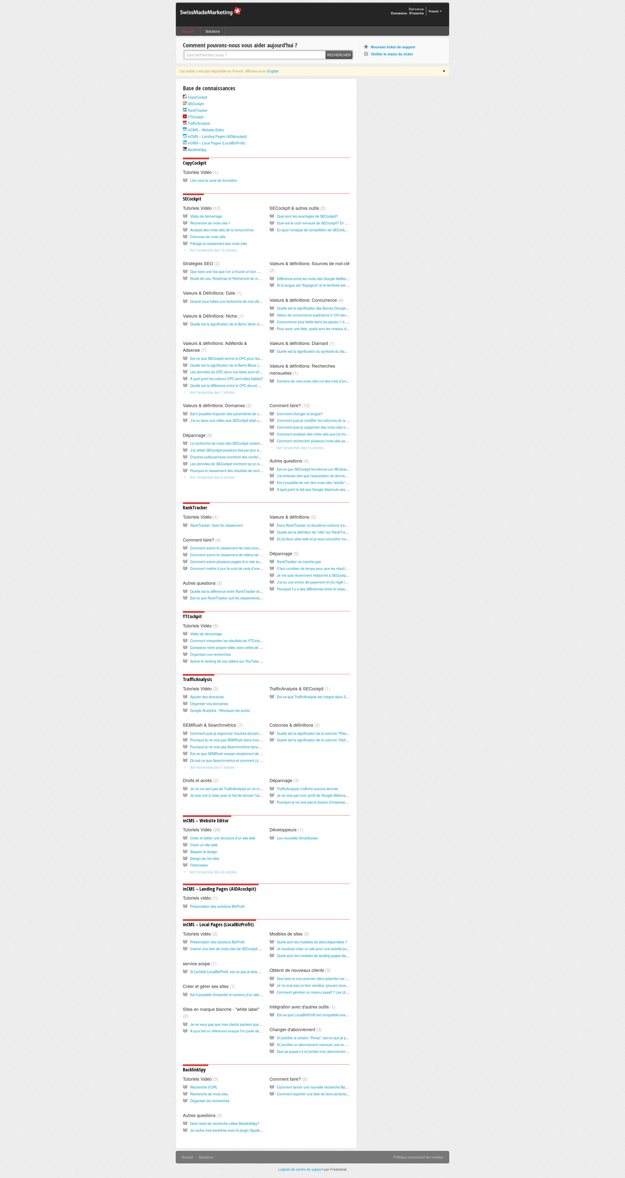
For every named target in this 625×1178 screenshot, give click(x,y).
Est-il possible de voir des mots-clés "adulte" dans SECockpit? (324, 482)
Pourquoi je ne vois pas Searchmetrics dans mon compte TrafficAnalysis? (246, 746)
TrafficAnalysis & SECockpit (299, 688)
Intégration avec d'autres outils (302, 1006)
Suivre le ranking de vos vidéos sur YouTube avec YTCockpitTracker (242, 661)
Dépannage (197, 435)
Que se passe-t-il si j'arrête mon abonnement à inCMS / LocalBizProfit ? (332, 1051)
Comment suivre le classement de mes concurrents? (230, 547)
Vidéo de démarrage (206, 216)
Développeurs (286, 829)
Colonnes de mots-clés (208, 236)
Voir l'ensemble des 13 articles (299, 447)
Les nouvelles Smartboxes (297, 838)
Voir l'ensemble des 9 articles (212, 477)
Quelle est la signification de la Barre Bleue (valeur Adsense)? (238, 365)
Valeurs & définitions (292, 516)
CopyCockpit (197, 97)
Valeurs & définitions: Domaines (216, 405)
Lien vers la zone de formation (213, 180)
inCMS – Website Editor (206, 129)
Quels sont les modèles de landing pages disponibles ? (319, 955)
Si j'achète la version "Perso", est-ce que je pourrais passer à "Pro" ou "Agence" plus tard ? (347, 1037)
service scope (199, 963)
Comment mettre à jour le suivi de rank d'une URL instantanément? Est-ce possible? (255, 568)
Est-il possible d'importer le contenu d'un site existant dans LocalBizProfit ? (247, 994)
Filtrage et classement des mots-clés (218, 243)
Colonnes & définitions (294, 725)
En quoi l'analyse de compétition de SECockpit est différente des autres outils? (337, 229)
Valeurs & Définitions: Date (211, 293)
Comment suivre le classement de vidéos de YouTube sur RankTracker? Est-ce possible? (259, 554)
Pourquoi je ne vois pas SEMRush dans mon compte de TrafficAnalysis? (246, 739)
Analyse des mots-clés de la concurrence (222, 229)
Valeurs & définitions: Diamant (301, 343)
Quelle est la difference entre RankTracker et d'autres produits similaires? (246, 591)
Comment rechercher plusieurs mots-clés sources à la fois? (323, 440)
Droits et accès (200, 780)
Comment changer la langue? (300, 413)
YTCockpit (195, 116)
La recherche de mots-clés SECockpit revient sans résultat (235, 443)
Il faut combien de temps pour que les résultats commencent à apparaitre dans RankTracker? (349, 568)
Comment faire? (289, 405)
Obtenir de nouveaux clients (299, 970)
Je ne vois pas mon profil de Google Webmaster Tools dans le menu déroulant (337, 795)
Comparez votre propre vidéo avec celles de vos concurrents (237, 647)
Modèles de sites (289, 933)
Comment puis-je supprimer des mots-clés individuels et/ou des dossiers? (334, 427)
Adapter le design (203, 851)
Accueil (188, 31)
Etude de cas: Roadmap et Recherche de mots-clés (230, 278)
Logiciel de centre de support (301, 1169)
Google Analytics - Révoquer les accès (220, 710)
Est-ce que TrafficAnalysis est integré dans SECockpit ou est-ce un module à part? (340, 696)
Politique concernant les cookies (418, 1157)
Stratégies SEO (200, 263)
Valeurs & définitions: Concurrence (306, 300)
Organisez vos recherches (210, 654)
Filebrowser (199, 865)
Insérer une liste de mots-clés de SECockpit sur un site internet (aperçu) (246, 948)
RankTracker (198, 110)
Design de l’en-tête (204, 858)
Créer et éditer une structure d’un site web (222, 838)
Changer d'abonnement (295, 1029)
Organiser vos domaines (209, 703)
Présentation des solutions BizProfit (217, 906)
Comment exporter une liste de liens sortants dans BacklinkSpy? (326, 1093)
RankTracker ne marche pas (299, 561)
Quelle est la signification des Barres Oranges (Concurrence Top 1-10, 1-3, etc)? (339, 308)
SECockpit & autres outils (297, 208)
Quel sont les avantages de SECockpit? (307, 216)
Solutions (213, 31)
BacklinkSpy (197, 149)
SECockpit (196, 103)
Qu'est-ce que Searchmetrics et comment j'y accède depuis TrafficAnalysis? (248, 760)
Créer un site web (204, 844)
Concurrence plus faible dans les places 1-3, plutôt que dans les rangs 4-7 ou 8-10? (341, 321)
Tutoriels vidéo (199, 898)
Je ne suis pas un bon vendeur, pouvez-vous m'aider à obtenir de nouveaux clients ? (342, 985)
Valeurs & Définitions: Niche (212, 315)
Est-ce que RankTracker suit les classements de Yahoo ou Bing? (240, 597)
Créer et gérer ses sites (208, 986)
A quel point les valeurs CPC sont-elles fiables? (226, 378)
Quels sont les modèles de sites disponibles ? (312, 941)
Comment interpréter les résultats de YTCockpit (226, 640)
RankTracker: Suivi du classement (216, 525)
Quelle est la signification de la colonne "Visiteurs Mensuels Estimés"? (331, 739)
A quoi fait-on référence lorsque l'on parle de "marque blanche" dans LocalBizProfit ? (255, 1030)
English (273, 71)
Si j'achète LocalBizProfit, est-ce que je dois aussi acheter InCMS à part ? (246, 971)
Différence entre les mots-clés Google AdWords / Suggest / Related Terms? (335, 278)
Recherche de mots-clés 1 (210, 223)
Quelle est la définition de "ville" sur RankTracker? (315, 532)
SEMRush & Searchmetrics (212, 725)
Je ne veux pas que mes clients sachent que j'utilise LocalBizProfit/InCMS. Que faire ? (256, 1024)
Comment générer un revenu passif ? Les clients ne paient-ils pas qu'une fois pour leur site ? (348, 992)
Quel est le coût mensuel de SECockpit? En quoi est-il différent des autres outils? (339, 223)
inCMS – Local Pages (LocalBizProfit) (216, 143)
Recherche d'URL (204, 1087)
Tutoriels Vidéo (200, 172)
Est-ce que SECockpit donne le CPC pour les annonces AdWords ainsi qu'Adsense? (255, 358)
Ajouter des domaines (207, 696)
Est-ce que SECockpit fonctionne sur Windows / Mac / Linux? (324, 469)
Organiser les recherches (209, 1100)
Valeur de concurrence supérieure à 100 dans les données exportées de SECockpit (341, 314)
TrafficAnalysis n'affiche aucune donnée (307, 788)
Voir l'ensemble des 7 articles (212, 392)
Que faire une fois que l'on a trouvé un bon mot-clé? (230, 271)
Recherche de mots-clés (209, 1093)
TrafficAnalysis (199, 123)
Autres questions (288, 460)
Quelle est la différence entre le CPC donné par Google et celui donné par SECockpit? (256, 385)
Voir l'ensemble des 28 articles (213, 871)
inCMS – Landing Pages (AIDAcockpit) (217, 136)
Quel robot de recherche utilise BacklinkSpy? (224, 1123)
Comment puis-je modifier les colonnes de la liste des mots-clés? (327, 420)
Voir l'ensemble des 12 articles (213, 250)
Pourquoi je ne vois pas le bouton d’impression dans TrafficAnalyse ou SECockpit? (340, 802)
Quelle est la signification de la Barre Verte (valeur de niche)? (237, 324)
